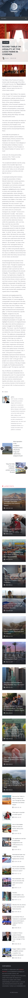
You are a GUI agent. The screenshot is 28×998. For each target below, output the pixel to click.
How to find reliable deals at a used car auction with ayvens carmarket (13, 554)
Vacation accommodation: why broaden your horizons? (18, 894)
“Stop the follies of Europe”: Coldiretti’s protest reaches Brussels (10, 468)
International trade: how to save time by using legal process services (13, 606)
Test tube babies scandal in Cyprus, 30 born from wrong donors (14, 759)
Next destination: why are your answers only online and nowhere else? (13, 657)
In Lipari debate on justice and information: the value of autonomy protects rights (14, 708)
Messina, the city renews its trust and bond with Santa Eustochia (19, 907)
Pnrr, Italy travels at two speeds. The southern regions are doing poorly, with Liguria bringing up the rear (14, 783)
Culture (5, 42)
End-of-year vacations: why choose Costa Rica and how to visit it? (14, 631)
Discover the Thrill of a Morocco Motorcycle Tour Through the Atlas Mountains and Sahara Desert (12, 501)
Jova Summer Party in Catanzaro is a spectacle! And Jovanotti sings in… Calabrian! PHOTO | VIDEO (19, 921)
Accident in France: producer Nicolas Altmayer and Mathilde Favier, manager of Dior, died (18, 937)
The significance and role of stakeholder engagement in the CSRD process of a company (19, 842)
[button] (26, 19)
